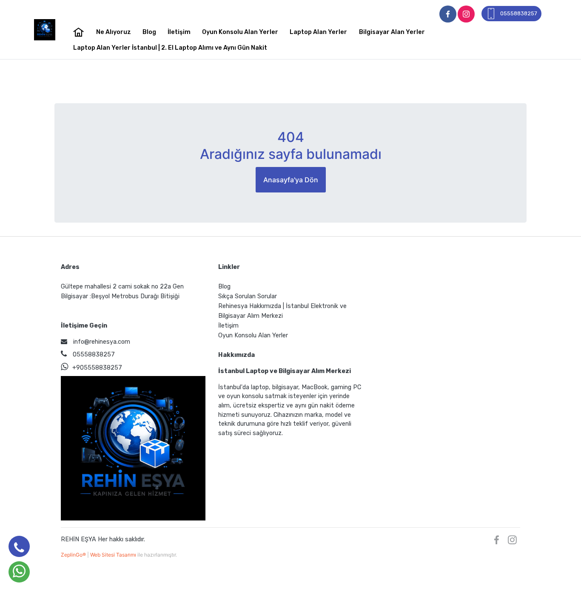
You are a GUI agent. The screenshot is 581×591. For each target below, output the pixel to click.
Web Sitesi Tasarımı (113, 554)
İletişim (179, 32)
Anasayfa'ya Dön (290, 179)
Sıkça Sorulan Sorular (247, 296)
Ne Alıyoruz (113, 32)
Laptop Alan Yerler (318, 32)
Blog (149, 32)
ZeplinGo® (74, 554)
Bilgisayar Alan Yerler (392, 32)
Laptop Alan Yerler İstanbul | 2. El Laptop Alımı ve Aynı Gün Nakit (170, 47)
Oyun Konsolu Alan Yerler (240, 32)
